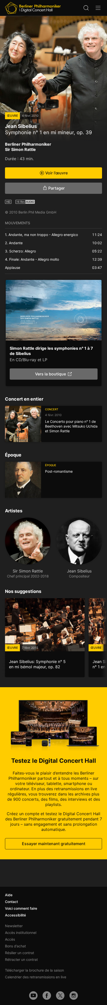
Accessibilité (15, 915)
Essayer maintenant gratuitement (53, 843)
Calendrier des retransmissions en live (35, 977)
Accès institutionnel (20, 932)
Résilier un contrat (19, 953)
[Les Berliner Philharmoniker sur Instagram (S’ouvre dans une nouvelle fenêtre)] (73, 995)
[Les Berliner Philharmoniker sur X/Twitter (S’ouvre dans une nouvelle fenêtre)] (60, 995)
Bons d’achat (15, 946)
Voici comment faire (21, 908)
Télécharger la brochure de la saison (34, 970)
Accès (10, 939)
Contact (11, 901)
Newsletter (14, 926)
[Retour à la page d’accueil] (33, 8)
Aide (8, 895)
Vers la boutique (50, 373)
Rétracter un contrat (21, 959)
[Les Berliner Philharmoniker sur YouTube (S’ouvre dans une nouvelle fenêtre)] (33, 995)
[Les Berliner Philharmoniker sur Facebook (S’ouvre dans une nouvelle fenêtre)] (47, 995)
